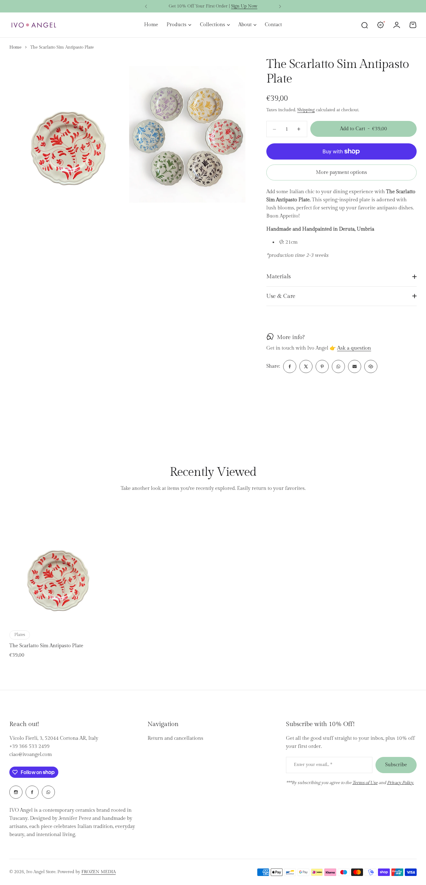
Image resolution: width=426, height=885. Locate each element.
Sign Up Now (244, 6)
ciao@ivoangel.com (30, 755)
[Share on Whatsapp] (338, 366)
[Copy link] (370, 366)
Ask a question (354, 348)
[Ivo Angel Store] (33, 25)
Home (15, 47)
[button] (146, 6)
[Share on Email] (354, 366)
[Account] (397, 25)
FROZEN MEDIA (98, 871)
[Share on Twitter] (305, 366)
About (245, 25)
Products (176, 25)
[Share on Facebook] (289, 366)
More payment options (341, 172)
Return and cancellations (175, 738)
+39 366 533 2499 (29, 746)
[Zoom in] (67, 130)
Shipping (306, 110)
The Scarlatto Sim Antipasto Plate (46, 646)
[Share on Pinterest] (322, 366)
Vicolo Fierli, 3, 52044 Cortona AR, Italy (53, 738)
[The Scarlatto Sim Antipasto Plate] (57, 565)
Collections (212, 25)
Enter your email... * (313, 764)
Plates (19, 634)
